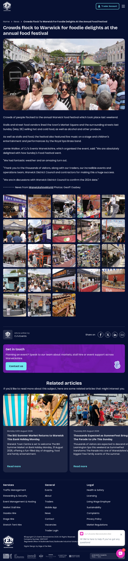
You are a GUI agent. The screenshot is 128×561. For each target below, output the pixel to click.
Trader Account (109, 6)
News (16, 21)
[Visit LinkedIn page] (115, 334)
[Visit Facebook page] (100, 334)
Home (6, 21)
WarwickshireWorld (41, 187)
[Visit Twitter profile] (108, 334)
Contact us (16, 366)
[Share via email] (122, 334)
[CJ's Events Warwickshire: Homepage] (7, 6)
